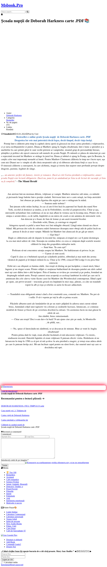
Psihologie (10, 496)
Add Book (10, 542)
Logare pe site (7, 560)
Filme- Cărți (11, 526)
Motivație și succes (14, 503)
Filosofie (9, 491)
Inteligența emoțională (15, 501)
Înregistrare (5, 565)
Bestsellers (10, 475)
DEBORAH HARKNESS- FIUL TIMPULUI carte (22, 406)
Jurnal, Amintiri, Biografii (16, 484)
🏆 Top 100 (11, 472)
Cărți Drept (11, 528)
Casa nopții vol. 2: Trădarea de (13, 411)
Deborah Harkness (14, 115)
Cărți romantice (12, 479)
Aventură (10, 477)
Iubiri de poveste (13, 521)
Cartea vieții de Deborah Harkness (15, 415)
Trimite (4, 465)
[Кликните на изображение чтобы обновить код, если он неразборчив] (57, 462)
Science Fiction (12, 482)
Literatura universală (14, 517)
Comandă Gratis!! (13, 544)
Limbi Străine (11, 512)
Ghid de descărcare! (9, 391)
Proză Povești (11, 489)
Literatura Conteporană (15, 514)
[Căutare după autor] (27, 11)
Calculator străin (11, 562)
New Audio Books (14, 524)
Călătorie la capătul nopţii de (13, 425)
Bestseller (10, 120)
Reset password (16, 565)
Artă (8, 498)
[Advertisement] (53, 44)
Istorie (8, 494)
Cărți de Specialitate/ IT (16, 531)
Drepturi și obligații (14, 540)
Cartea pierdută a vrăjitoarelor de (14, 420)
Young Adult (11, 519)
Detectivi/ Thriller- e (14, 486)
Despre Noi (11, 547)
